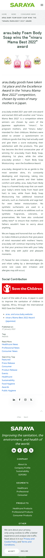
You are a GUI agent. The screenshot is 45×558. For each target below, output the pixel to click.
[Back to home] (22, 5)
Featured (6, 359)
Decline (24, 551)
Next (25, 417)
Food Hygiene (8, 383)
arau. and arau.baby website (19, 314)
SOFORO (22, 474)
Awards (5, 336)
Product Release (9, 370)
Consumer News (10, 351)
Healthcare (7, 376)
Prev (19, 417)
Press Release (8, 363)
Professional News (11, 347)
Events (5, 373)
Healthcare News (10, 344)
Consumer (7, 366)
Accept (11, 551)
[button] (42, 5)
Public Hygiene (9, 390)
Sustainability (8, 380)
